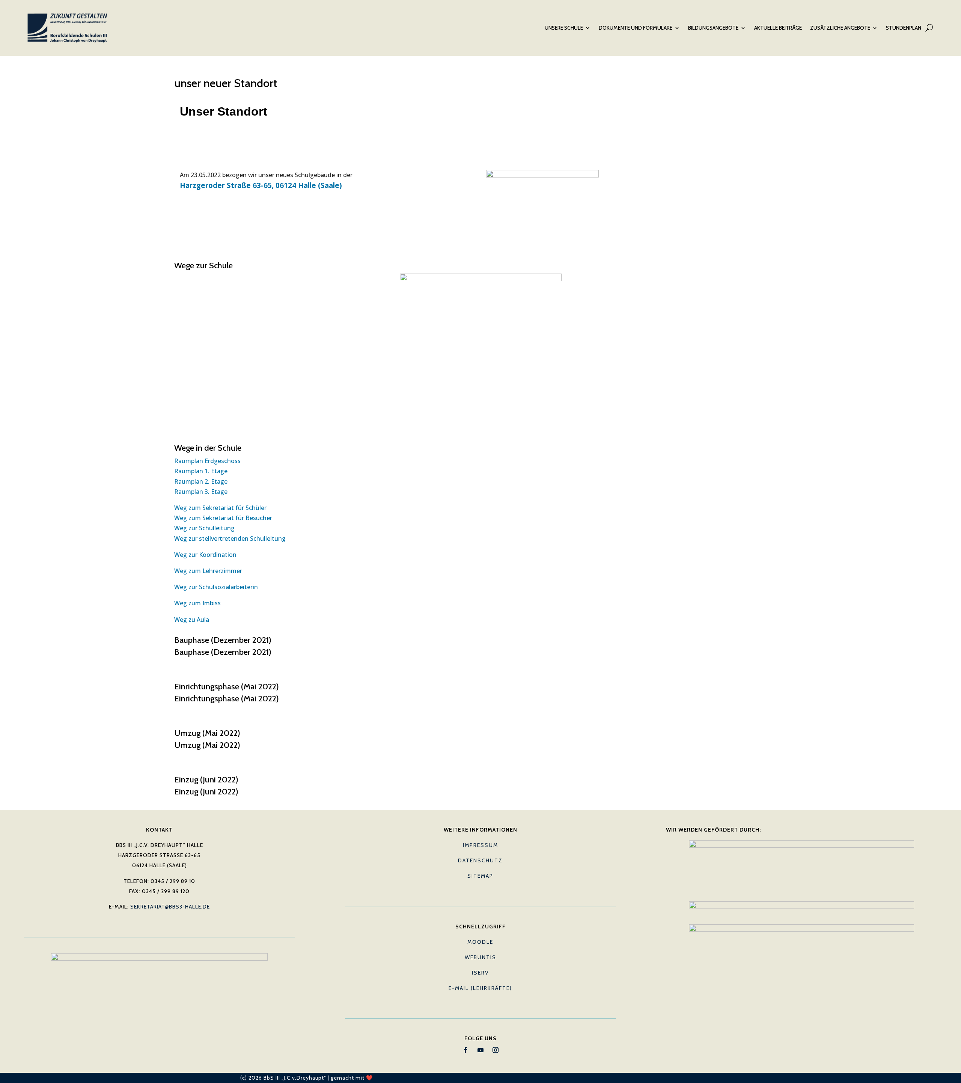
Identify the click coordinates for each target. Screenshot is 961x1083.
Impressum (480, 845)
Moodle (480, 942)
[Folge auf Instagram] (496, 1050)
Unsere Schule (564, 27)
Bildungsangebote (713, 27)
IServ (480, 972)
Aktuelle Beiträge (778, 27)
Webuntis (480, 957)
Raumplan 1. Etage (200, 471)
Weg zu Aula (191, 619)
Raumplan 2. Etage (200, 481)
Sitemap (480, 875)
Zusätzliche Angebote (840, 27)
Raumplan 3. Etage (200, 491)
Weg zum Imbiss (197, 603)
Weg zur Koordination (205, 555)
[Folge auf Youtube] (480, 1050)
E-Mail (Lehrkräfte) (480, 988)
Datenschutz (480, 860)
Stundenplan (903, 27)
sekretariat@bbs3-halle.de (170, 906)
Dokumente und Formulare (635, 27)
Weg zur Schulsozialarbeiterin (216, 587)
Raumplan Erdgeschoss (207, 461)
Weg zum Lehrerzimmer (208, 571)
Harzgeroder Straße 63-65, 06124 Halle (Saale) (261, 185)
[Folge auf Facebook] (465, 1050)
